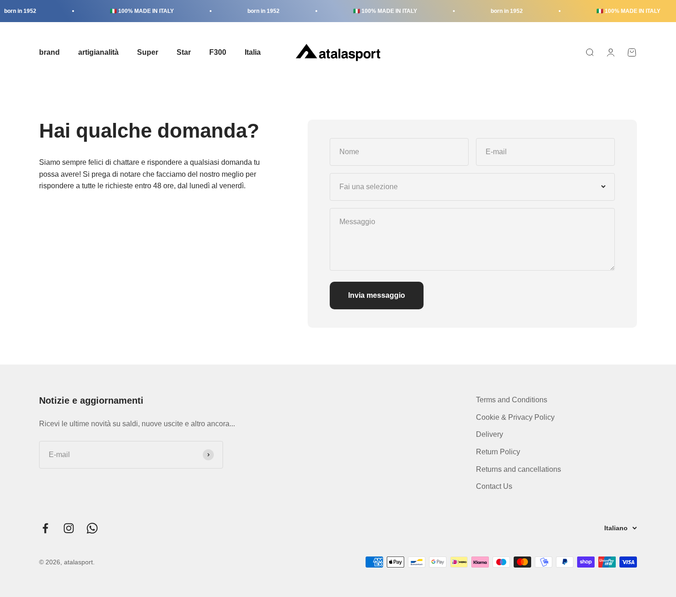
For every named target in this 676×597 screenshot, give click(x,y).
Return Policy (498, 452)
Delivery (489, 434)
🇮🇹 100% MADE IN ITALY (135, 11)
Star (184, 52)
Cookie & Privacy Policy (515, 417)
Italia (253, 52)
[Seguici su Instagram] (69, 528)
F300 (217, 52)
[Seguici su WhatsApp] (92, 528)
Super (147, 52)
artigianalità (98, 52)
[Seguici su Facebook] (45, 528)
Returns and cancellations (518, 469)
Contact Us (494, 486)
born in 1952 (257, 11)
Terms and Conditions (511, 400)
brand (49, 52)
